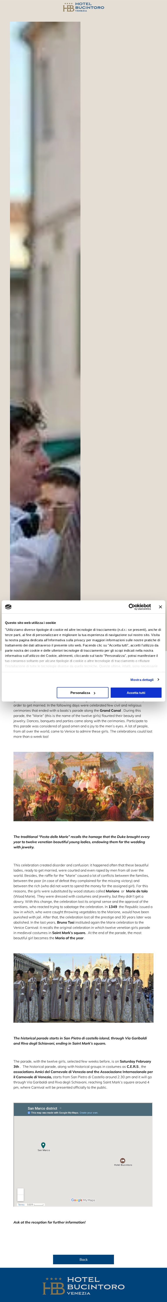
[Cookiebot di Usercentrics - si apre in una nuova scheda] (132, 607)
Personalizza (80, 693)
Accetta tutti (136, 693)
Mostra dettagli (142, 679)
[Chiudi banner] (160, 606)
